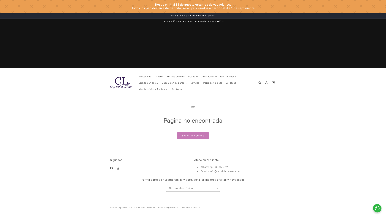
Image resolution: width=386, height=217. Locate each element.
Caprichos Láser (125, 208)
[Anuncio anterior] (111, 15)
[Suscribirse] (216, 188)
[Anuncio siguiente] (275, 15)
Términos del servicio (190, 207)
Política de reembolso (145, 207)
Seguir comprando (193, 135)
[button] (193, 76)
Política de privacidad (168, 207)
